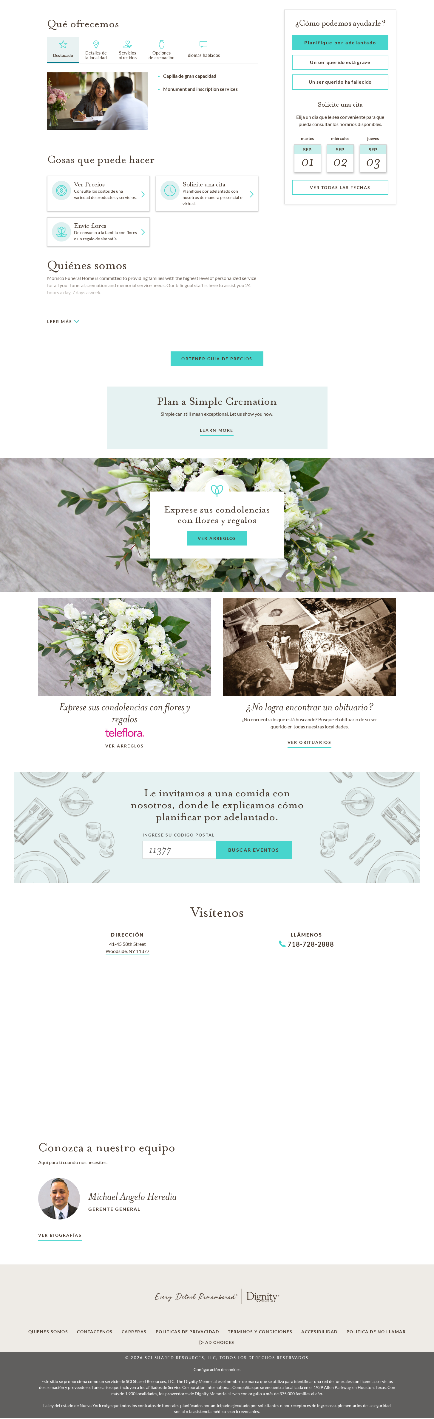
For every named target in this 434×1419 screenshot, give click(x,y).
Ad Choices (219, 1342)
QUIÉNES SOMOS (48, 1331)
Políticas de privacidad (187, 1331)
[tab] (63, 50)
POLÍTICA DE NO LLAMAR (376, 1331)
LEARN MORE (217, 430)
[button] (207, 193)
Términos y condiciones (260, 1331)
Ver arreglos (124, 745)
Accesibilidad (319, 1331)
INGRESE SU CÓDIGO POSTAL (179, 834)
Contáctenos (95, 1331)
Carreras (134, 1331)
